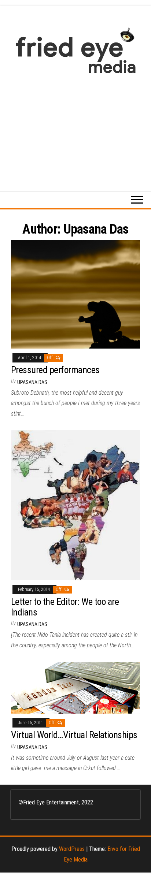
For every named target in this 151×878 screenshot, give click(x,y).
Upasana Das (32, 382)
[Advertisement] (75, 128)
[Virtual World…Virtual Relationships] (75, 687)
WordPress (72, 848)
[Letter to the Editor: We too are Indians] (75, 504)
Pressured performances (55, 369)
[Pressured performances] (75, 293)
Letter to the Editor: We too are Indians (65, 607)
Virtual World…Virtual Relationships (74, 734)
